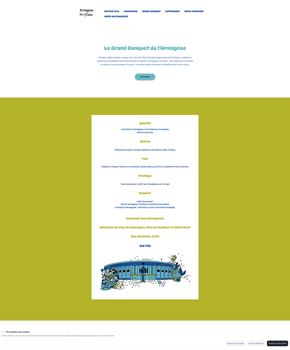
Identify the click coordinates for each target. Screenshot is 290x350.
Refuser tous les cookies (235, 343)
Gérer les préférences (256, 343)
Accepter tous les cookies (277, 343)
